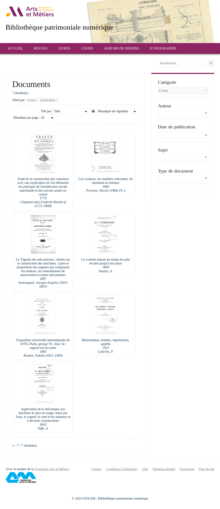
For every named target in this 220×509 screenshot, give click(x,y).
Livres (64, 48)
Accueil (15, 48)
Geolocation (48, 100)
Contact (96, 469)
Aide (145, 469)
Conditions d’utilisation (121, 469)
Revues (40, 48)
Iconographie (163, 48)
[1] (211, 63)
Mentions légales (164, 469)
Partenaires (187, 469)
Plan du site (206, 469)
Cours (87, 48)
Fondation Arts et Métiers (52, 469)
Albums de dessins (121, 48)
